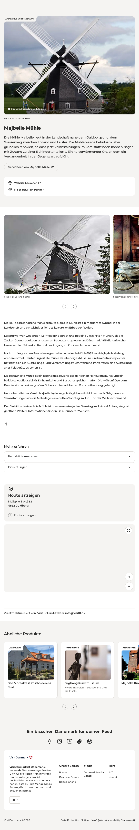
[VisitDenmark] (21, 757)
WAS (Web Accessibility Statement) (113, 820)
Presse (63, 772)
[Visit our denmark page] (50, 741)
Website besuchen (25, 182)
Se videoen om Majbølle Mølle (29, 167)
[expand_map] (128, 530)
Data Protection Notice (75, 820)
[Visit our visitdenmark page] (70, 741)
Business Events (69, 777)
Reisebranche (67, 781)
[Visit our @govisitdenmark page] (80, 741)
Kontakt (114, 777)
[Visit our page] (60, 741)
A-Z (111, 772)
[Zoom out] (129, 586)
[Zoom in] (129, 577)
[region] (69, 558)
